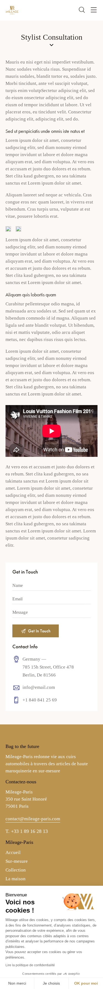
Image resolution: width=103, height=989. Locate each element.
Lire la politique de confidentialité (30, 965)
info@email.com (39, 687)
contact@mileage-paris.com (32, 818)
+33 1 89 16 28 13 (29, 831)
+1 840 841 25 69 (40, 700)
